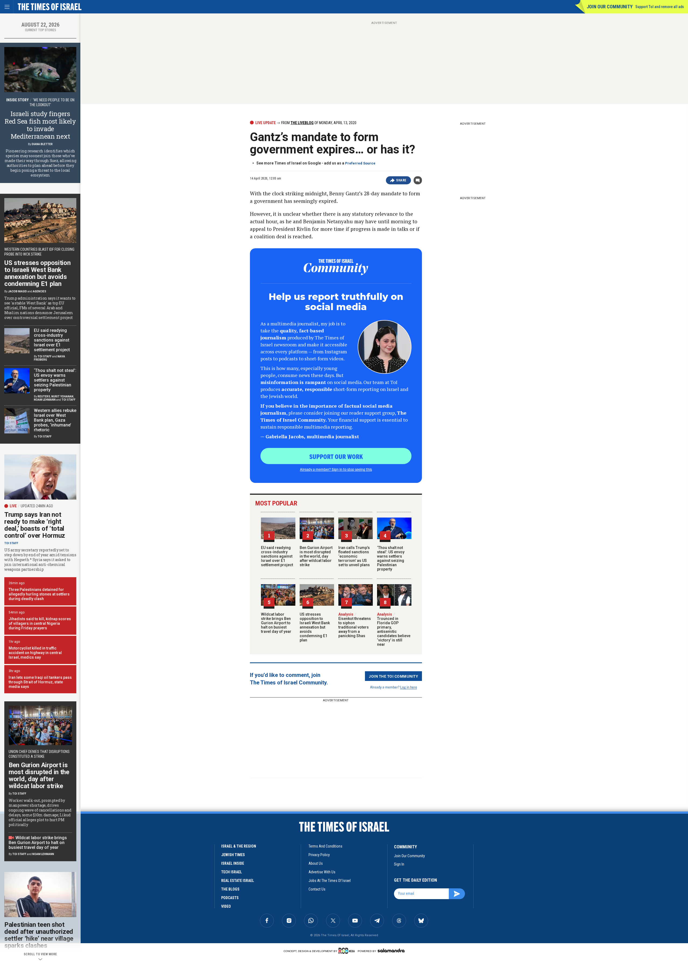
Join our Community (610, 6)
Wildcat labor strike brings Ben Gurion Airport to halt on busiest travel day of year (276, 623)
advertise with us (322, 872)
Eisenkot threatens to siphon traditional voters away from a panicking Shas (354, 625)
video (226, 906)
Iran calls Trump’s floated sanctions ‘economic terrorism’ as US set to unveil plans (354, 556)
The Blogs (230, 889)
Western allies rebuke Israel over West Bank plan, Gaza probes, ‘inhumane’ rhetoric (55, 420)
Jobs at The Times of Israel (330, 880)
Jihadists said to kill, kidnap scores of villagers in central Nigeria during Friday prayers (40, 623)
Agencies (39, 291)
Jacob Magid (17, 291)
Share (401, 180)
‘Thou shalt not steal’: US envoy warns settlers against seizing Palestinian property (390, 558)
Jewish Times (233, 855)
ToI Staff (45, 356)
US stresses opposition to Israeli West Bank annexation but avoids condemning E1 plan (315, 627)
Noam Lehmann (45, 399)
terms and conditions (325, 846)
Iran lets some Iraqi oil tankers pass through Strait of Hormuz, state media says (40, 682)
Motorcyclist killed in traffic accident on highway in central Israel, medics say (35, 652)
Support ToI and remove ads (659, 7)
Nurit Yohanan (62, 396)
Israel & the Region (238, 846)
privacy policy (319, 855)
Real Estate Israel (237, 880)
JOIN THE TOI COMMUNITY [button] (393, 676)
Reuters (44, 396)
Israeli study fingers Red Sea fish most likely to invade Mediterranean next (40, 125)
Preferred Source (360, 163)
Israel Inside (232, 863)
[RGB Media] (348, 951)
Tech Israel (231, 872)
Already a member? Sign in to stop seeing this (336, 469)
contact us (317, 889)
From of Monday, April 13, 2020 (318, 123)
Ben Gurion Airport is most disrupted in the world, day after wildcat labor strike (316, 556)
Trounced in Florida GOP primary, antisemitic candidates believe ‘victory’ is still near (393, 629)
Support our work (336, 456)
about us (316, 863)
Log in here (408, 687)
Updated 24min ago (37, 506)
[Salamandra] (391, 950)
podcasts (230, 898)
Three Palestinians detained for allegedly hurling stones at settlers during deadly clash (39, 594)
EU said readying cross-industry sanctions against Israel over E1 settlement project (277, 556)
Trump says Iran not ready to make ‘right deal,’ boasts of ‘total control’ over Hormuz (34, 525)
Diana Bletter (42, 144)
